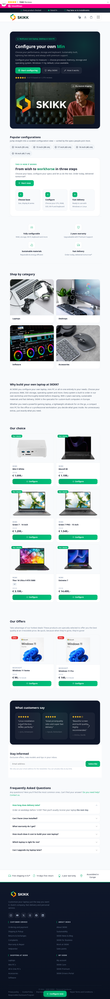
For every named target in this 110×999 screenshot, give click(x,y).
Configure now (56, 994)
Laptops (11, 960)
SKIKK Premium (63, 969)
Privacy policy (13, 992)
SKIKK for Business (64, 940)
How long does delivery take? (26, 805)
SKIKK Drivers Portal (65, 973)
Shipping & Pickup (15, 931)
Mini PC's (12, 964)
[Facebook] (36, 915)
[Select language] (79, 17)
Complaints (13, 940)
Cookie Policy (27, 992)
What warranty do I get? (24, 826)
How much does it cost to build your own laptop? (35, 834)
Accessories (13, 973)
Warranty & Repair (16, 944)
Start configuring (29, 70)
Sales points (62, 949)
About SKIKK (62, 927)
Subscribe (92, 764)
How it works (73, 70)
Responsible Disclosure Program (21, 995)
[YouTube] (17, 915)
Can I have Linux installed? (25, 818)
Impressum (40, 992)
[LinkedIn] (42, 915)
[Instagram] (10, 915)
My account (61, 960)
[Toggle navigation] (98, 17)
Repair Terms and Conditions (81, 992)
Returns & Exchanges (17, 936)
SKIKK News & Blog (65, 936)
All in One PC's (14, 969)
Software (12, 978)
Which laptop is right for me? (26, 842)
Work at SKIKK (63, 944)
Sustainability (62, 931)
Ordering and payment (18, 927)
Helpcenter (13, 949)
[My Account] (85, 17)
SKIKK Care (61, 964)
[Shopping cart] (91, 17)
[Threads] (30, 915)
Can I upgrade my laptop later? (27, 850)
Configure (33, 481)
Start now (26, 183)
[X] (23, 915)
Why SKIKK (52, 70)
